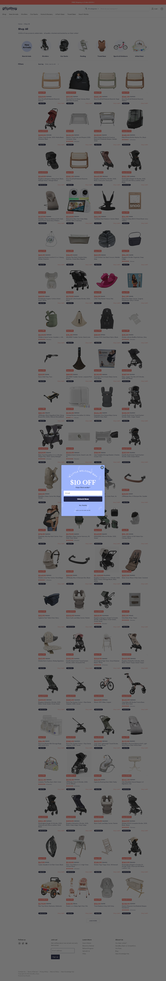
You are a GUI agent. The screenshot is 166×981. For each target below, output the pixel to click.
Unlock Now (83, 499)
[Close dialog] (102, 467)
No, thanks (83, 505)
